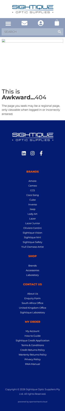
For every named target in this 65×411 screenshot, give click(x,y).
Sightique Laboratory (32, 312)
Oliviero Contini (32, 227)
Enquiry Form (32, 298)
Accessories (32, 270)
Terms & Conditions (32, 345)
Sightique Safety (32, 242)
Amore (32, 180)
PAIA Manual (32, 364)
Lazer (32, 218)
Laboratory (32, 275)
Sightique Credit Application (32, 340)
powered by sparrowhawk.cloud (32, 402)
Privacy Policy (33, 359)
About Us (32, 293)
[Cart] (57, 22)
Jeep (32, 209)
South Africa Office (32, 303)
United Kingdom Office (32, 307)
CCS (32, 190)
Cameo (32, 185)
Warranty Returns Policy (33, 354)
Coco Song (32, 195)
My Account (32, 331)
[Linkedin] (23, 153)
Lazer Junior (32, 223)
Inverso (32, 204)
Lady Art (32, 213)
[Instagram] (32, 153)
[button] (8, 23)
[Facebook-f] (41, 153)
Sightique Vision (32, 232)
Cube (32, 199)
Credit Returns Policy (32, 349)
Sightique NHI (32, 237)
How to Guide (33, 335)
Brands (32, 265)
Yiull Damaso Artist (32, 246)
